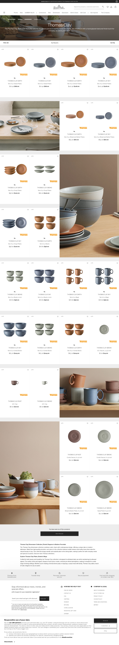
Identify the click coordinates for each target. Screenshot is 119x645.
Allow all (105, 620)
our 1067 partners (15, 623)
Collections (11, 19)
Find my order (68, 590)
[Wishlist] (28, 50)
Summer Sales (44, 1)
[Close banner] (117, 1)
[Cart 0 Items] (115, 7)
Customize (105, 626)
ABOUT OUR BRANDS (99, 590)
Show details (8, 642)
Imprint (96, 605)
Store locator (68, 608)
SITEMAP (66, 613)
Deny (105, 631)
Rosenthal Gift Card (70, 610)
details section (67, 637)
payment (66, 602)
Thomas (20, 19)
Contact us (67, 593)
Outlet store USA (99, 593)
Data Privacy (23, 609)
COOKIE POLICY (98, 599)
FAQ (65, 596)
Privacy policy (98, 596)
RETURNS (66, 605)
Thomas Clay (37, 19)
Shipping (66, 599)
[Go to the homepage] (59, 7)
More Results (59, 533)
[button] (42, 13)
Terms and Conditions (100, 602)
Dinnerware (28, 19)
